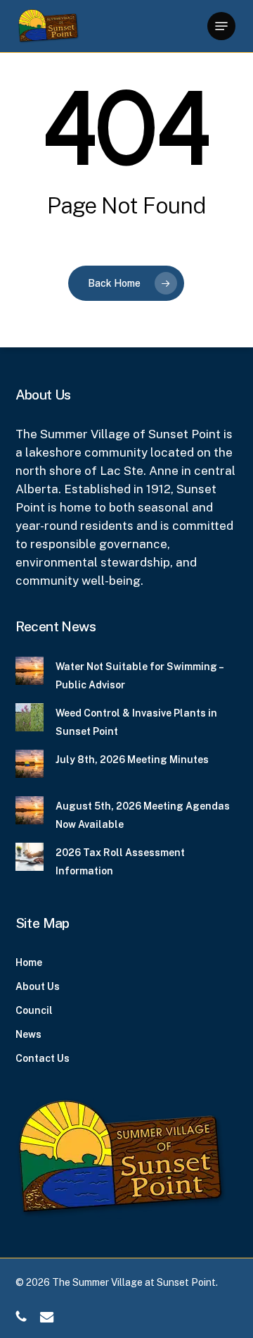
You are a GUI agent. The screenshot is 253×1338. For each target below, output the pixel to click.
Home (28, 962)
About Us (37, 986)
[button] (221, 26)
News (28, 1034)
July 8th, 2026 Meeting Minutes (132, 759)
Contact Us (42, 1058)
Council (34, 1010)
